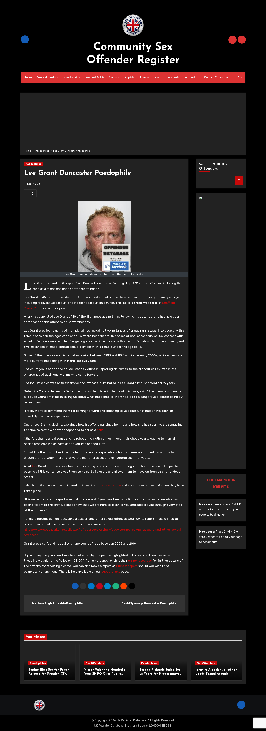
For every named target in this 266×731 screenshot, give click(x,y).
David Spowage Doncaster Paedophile (149, 603)
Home (28, 77)
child (100, 430)
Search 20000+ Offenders (213, 166)
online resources (140, 560)
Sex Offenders (47, 77)
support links (111, 571)
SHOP (238, 77)
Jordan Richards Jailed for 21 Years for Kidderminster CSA (160, 673)
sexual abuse (111, 485)
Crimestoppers (127, 566)
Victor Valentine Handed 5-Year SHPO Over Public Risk (105, 673)
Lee (34, 466)
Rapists (129, 77)
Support (190, 77)
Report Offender (216, 77)
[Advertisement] (133, 121)
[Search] (239, 180)
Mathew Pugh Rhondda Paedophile (57, 603)
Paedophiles (72, 77)
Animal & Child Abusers (102, 77)
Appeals (173, 77)
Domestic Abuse (151, 77)
